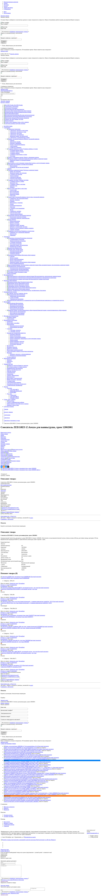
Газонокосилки (11, 372)
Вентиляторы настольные (17, 307)
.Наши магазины (8, 7)
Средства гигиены (20, 123)
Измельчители (11, 376)
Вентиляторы (19, 303)
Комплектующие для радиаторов (19, 245)
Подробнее (22, 583)
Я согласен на (15, 31)
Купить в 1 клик (15, 509)
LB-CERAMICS (14, 389)
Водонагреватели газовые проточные (39, 279)
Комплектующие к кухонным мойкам (20, 160)
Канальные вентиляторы (16, 309)
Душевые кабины (15, 153)
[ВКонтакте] (2, 467)
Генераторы (10, 374)
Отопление (14, 108)
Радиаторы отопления (26, 238)
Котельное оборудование (28, 255)
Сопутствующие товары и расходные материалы (20, 351)
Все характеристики (6, 485)
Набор (2, 452)
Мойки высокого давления (14, 379)
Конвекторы (18, 248)
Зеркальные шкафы (15, 141)
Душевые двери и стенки (17, 151)
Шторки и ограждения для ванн (18, 226)
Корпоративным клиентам (11, 2)
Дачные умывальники (13, 375)
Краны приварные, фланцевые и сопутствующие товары (25, 338)
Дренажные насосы (24, 286)
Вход (5, 11)
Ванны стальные (14, 222)
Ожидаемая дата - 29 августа (8, 516)
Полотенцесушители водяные (18, 216)
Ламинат (9, 359)
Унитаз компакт (14, 175)
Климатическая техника (24, 112)
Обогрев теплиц (11, 371)
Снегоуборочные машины (14, 382)
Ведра (11, 209)
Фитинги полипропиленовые (18, 355)
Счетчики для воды (15, 330)
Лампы (14, 317)
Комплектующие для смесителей (19, 136)
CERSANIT (13, 395)
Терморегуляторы (15, 253)
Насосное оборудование (24, 110)
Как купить (7, 821)
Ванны (14, 219)
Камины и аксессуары (13, 405)
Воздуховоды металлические (18, 311)
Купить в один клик (18, 880)
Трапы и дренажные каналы (31, 157)
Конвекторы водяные (16, 246)
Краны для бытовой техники (18, 337)
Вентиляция (15, 113)
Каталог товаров (5, 101)
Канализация (10, 324)
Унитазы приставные (16, 178)
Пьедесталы (13, 233)
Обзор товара (4, 451)
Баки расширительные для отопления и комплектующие (54, 265)
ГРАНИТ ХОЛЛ (14, 398)
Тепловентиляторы (24, 270)
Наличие (3, 462)
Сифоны (9, 168)
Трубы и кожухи (11, 357)
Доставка (6, 4)
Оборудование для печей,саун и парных (17, 403)
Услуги (6, 6)
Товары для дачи (18, 119)
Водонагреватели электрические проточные (44, 277)
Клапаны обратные (15, 334)
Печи (12, 401)
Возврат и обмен (8, 823)
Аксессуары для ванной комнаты (35, 197)
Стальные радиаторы (15, 242)
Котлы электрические (16, 260)
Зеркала (12, 140)
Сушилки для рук (22, 293)
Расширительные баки (27, 282)
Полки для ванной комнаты (17, 144)
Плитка (11, 120)
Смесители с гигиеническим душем (19, 137)
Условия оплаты (8, 815)
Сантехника (15, 106)
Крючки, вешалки (15, 200)
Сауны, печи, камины (23, 122)
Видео (2, 465)
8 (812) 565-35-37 (5, 851)
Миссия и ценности (9, 807)
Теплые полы (19, 249)
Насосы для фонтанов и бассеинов (36, 290)
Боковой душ (13, 185)
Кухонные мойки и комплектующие (37, 158)
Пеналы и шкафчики (15, 143)
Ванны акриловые (15, 221)
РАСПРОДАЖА (18, 105)
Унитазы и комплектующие (30, 170)
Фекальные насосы (24, 283)
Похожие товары (5, 460)
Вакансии (6, 809)
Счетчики (9, 328)
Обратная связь (5, 849)
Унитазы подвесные (15, 177)
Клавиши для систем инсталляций (19, 167)
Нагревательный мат (15, 252)
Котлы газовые (14, 258)
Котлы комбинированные (17, 263)
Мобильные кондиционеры (17, 296)
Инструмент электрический (14, 378)
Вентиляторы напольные (17, 304)
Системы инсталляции (27, 164)
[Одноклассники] (4, 467)
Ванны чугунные (14, 224)
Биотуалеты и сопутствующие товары (39, 163)
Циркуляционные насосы (29, 287)
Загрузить (3, 490)
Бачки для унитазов (15, 171)
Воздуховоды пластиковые (17, 313)
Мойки (12, 161)
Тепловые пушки (22, 272)
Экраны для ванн (14, 229)
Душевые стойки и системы (17, 184)
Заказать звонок (5, 15)
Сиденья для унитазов (16, 174)
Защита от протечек (12, 348)
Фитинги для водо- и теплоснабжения (20, 354)
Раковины (12, 235)
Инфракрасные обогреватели (15, 368)
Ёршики (12, 201)
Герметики (10, 321)
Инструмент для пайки (13, 323)
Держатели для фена (15, 211)
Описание (3, 455)
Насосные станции (24, 284)
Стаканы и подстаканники (17, 208)
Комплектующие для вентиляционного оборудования (51, 310)
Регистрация (7, 13)
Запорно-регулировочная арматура (16, 333)
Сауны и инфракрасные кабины (15, 402)
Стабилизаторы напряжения (14, 385)
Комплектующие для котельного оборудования (22, 262)
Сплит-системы (14, 297)
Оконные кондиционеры (16, 299)
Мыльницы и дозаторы (16, 202)
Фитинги (9, 352)
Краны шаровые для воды (17, 341)
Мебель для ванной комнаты (31, 139)
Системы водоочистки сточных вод (16, 384)
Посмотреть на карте (30, 837)
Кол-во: (3, 510)
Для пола (9, 388)
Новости (6, 808)
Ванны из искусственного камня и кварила (21, 228)
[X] (8, 467)
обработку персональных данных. (19, 31)
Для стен (9, 393)
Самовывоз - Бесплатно (7, 519)
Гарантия (6, 826)
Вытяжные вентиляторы (16, 306)
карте (31, 517)
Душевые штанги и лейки (17, 181)
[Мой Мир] (6, 467)
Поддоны (12, 156)
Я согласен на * (15, 878)
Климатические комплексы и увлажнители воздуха (50, 300)
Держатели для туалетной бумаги (19, 198)
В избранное (4, 586)
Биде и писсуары (22, 188)
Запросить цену (14, 507)
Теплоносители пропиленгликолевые (20, 267)
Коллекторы (10, 345)
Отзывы (3, 459)
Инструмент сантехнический (15, 350)
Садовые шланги (22, 367)
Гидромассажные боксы (16, 150)
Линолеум (9, 361)
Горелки (12, 256)
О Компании (7, 9)
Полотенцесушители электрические (20, 218)
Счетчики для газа (15, 331)
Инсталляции (13, 166)
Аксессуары (13, 190)
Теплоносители (21, 266)
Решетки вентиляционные (17, 314)
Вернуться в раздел (6, 449)
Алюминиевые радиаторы (17, 239)
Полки (12, 204)
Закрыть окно (4, 51)
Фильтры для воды (12, 347)
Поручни (12, 207)
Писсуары (13, 195)
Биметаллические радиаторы (18, 241)
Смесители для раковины (17, 134)
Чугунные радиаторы (16, 243)
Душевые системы (23, 180)
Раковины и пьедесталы (27, 231)
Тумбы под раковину (15, 147)
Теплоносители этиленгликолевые (19, 269)
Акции (5, 3)
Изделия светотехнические (27, 115)
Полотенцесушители (25, 215)
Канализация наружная (16, 327)
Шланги (12, 187)
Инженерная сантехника (25, 116)
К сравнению (13, 585)
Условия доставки (8, 816)
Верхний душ (13, 183)
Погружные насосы (24, 289)
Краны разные (14, 340)
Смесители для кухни (16, 133)
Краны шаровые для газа (16, 343)
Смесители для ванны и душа (18, 132)
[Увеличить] (18, 468)
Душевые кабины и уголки (30, 149)
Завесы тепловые (11, 273)
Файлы (2, 463)
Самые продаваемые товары (8, 743)
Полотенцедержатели (16, 205)
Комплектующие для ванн (17, 225)
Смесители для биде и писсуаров (19, 130)
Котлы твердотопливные (17, 259)
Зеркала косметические (16, 214)
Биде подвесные (14, 191)
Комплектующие (14, 194)
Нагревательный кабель (16, 250)
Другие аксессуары (15, 212)
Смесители (17, 129)
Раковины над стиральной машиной (20, 232)
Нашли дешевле (14, 512)
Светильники (13, 146)
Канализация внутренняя (17, 326)
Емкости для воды (23, 365)
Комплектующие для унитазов (18, 173)
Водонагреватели (19, 109)
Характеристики (5, 456)
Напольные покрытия (23, 118)
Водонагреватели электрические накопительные (48, 276)
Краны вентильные (15, 335)
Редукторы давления (15, 344)
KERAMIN (13, 392)
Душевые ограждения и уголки (18, 154)
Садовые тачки (11, 381)
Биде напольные (14, 192)
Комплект (3, 453)
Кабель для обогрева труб (14, 369)
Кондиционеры (21, 294)
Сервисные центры (9, 824)
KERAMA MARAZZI (16, 391)
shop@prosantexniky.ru (6, 90)
